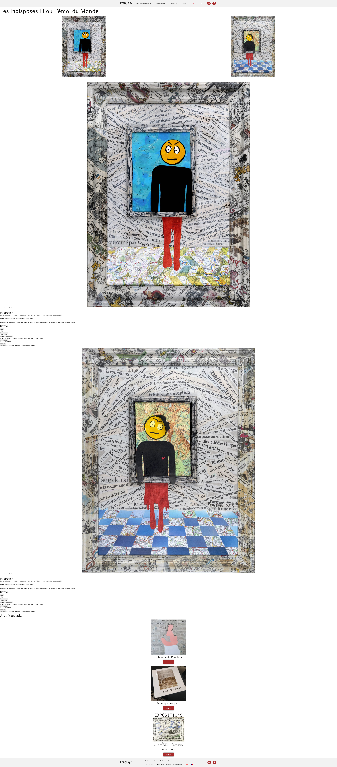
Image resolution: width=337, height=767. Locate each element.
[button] (2, 47)
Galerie (170, 761)
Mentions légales (178, 764)
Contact (185, 3)
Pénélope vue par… (180, 761)
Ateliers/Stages (160, 3)
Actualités (146, 761)
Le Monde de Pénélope (142, 3)
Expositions (192, 761)
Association (174, 3)
